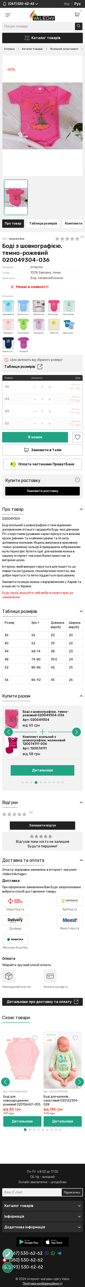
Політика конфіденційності (42, 1283)
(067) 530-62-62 (26, 1253)
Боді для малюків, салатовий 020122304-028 (61, 1100)
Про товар (13, 223)
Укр (67, 4)
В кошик (35, 437)
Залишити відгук (42, 825)
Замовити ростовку (42, 491)
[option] (16, 197)
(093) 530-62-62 (26, 1267)
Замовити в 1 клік (46, 450)
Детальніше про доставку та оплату (39, 1002)
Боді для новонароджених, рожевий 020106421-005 (22, 1100)
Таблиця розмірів (43, 223)
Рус (77, 4)
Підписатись (72, 1192)
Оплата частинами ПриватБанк (46, 464)
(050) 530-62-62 (26, 1260)
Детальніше (42, 770)
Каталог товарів (45, 38)
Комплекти (73, 223)
